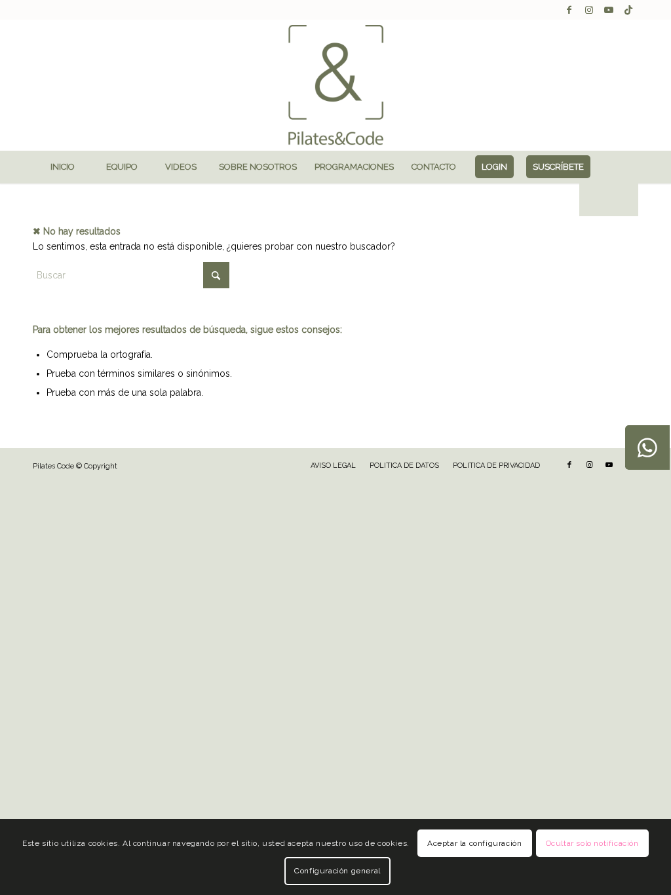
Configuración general (337, 870)
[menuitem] (62, 167)
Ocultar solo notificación (592, 843)
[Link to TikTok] (628, 10)
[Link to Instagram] (588, 10)
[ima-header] (335, 85)
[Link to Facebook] (569, 10)
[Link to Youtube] (608, 10)
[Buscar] (608, 199)
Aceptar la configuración (474, 843)
